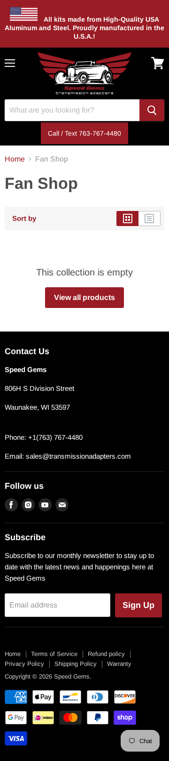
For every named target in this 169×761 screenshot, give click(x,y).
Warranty (119, 663)
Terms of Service (54, 653)
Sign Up (138, 605)
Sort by (24, 218)
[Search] (151, 110)
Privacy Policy (24, 663)
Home (15, 159)
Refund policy (106, 653)
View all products (84, 297)
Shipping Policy (75, 663)
